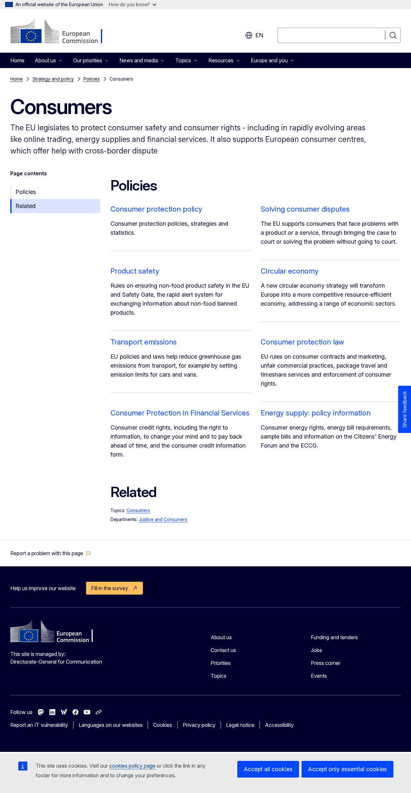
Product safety (134, 271)
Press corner (325, 663)
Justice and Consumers (163, 519)
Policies (91, 79)
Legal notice (240, 725)
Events (319, 676)
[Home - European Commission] (62, 32)
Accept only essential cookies (347, 769)
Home (17, 60)
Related (25, 206)
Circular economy (290, 271)
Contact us (223, 650)
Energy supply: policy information (316, 413)
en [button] (259, 35)
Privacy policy (199, 725)
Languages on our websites (111, 725)
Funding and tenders (334, 637)
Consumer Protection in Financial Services (179, 413)
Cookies (162, 725)
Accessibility (279, 725)
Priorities (221, 663)
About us (221, 637)
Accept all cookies (268, 769)
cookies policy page (132, 765)
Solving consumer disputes (305, 209)
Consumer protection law (302, 342)
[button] (50, 553)
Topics (218, 676)
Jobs (316, 650)
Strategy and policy (53, 79)
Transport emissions (143, 342)
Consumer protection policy (156, 209)
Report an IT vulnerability (39, 725)
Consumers (138, 510)
